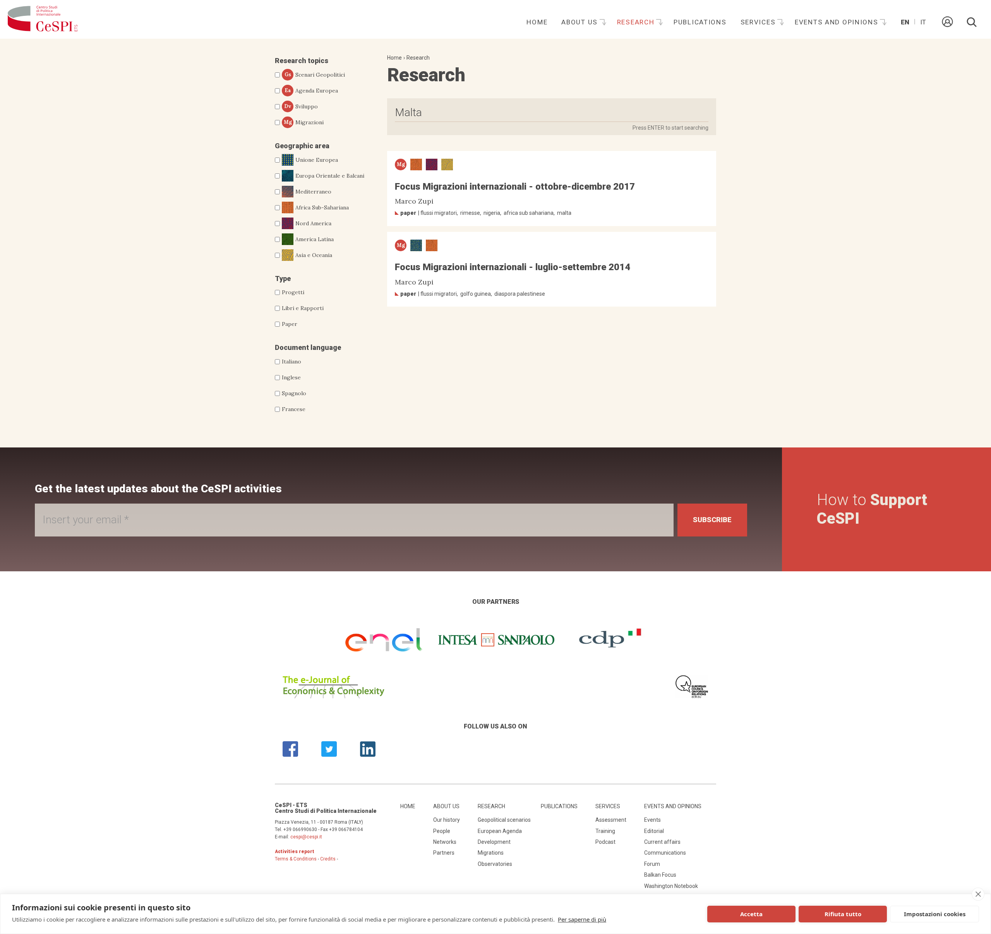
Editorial (654, 831)
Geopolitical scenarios (504, 820)
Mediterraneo (313, 191)
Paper (289, 323)
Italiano (291, 361)
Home (536, 22)
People (441, 831)
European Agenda (500, 831)
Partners (443, 853)
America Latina (314, 239)
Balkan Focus (660, 875)
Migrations (491, 853)
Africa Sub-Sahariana (322, 207)
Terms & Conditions (296, 859)
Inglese (291, 377)
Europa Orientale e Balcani (329, 175)
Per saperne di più (582, 919)
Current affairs (662, 842)
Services (759, 22)
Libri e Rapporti (303, 308)
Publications (700, 22)
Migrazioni (304, 122)
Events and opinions (837, 22)
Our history (446, 820)
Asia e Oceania (313, 255)
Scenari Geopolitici (315, 74)
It (923, 22)
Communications (665, 853)
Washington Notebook (671, 886)
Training (605, 831)
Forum (652, 864)
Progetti (293, 292)
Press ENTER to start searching (670, 128)
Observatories (495, 864)
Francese (293, 409)
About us (580, 22)
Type (283, 278)
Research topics (301, 61)
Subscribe (712, 520)
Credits (328, 859)
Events (652, 820)
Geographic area (302, 146)
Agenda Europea (311, 90)
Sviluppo (301, 106)
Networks (444, 842)
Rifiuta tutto (843, 914)
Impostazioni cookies (934, 914)
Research (637, 22)
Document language (308, 347)
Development (494, 842)
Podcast (605, 842)
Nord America (313, 223)
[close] (978, 894)
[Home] (42, 19)
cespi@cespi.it (306, 837)
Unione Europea (316, 159)
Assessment (610, 820)
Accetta (751, 914)
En (905, 22)
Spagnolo (294, 393)
